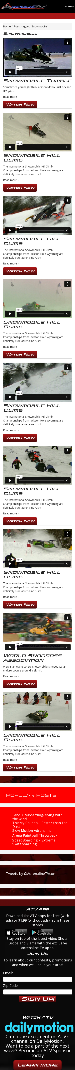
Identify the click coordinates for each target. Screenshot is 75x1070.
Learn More (37, 1065)
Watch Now (20, 104)
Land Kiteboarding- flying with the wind (37, 817)
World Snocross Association (32, 658)
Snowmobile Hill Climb (31, 158)
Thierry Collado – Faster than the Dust (39, 824)
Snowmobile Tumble (37, 80)
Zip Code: (10, 986)
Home (7, 26)
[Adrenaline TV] (24, 6)
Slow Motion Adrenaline (32, 830)
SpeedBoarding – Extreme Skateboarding (33, 842)
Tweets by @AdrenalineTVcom (31, 873)
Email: (8, 973)
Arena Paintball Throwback (34, 835)
